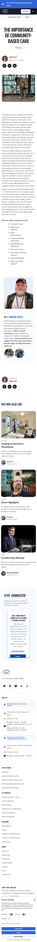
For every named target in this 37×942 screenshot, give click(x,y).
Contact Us (6, 874)
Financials (5, 859)
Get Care (5, 772)
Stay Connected (8, 817)
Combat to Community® (11, 838)
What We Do (6, 826)
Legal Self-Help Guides (10, 776)
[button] (33, 11)
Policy (4, 830)
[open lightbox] (9, 353)
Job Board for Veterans (10, 788)
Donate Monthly (8, 801)
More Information (18, 651)
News (4, 871)
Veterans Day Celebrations (12, 809)
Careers (5, 867)
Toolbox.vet (6, 842)
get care (25, 11)
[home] (5, 11)
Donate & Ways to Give (10, 797)
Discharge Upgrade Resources (13, 784)
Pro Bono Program (8, 813)
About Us (5, 851)
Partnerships (6, 805)
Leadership (6, 855)
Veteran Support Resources (12, 780)
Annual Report (7, 863)
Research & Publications (11, 834)
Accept (18, 656)
